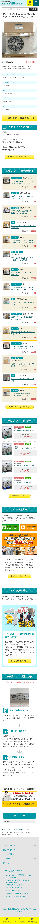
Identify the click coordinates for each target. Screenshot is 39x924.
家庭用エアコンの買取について (19, 157)
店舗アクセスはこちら (19, 576)
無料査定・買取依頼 (18, 118)
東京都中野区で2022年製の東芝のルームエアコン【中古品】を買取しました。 (25, 431)
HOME (4, 829)
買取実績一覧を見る (19, 495)
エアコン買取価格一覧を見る (19, 407)
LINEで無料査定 (32, 922)
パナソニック (30, 829)
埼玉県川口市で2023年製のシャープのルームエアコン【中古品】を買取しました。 (25, 448)
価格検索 (33, 9)
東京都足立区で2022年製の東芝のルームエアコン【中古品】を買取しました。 (25, 465)
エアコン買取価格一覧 (16, 829)
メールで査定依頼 (20, 922)
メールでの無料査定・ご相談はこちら (19, 804)
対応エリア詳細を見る (19, 661)
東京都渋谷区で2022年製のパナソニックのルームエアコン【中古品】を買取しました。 (25, 482)
